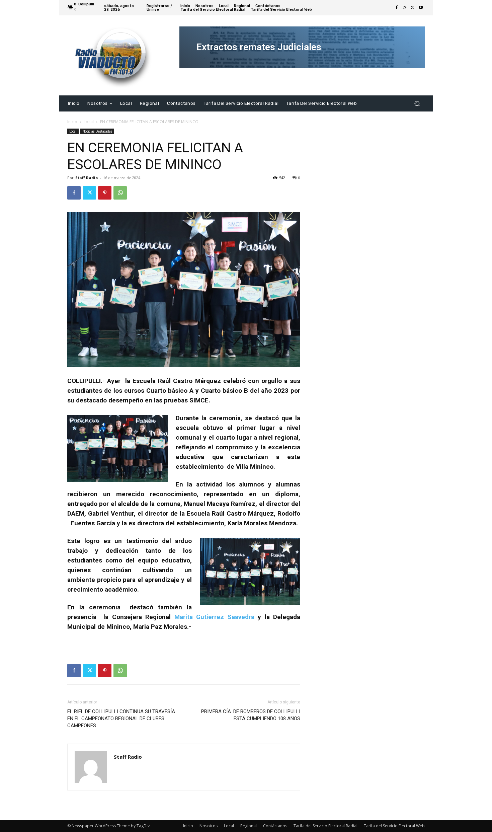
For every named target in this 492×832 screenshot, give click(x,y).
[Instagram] (405, 8)
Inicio (72, 122)
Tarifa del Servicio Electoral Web (394, 826)
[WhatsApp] (120, 193)
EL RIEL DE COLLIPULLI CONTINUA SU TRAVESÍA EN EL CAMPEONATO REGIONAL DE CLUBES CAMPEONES (121, 718)
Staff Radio (86, 177)
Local (89, 122)
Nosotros (208, 826)
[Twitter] (413, 8)
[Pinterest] (104, 193)
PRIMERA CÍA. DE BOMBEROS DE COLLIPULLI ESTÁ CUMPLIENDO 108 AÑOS (250, 715)
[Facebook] (397, 8)
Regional (248, 826)
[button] (417, 103)
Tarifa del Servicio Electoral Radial (325, 826)
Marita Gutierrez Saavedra (214, 617)
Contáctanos (275, 826)
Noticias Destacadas (97, 131)
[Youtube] (421, 8)
